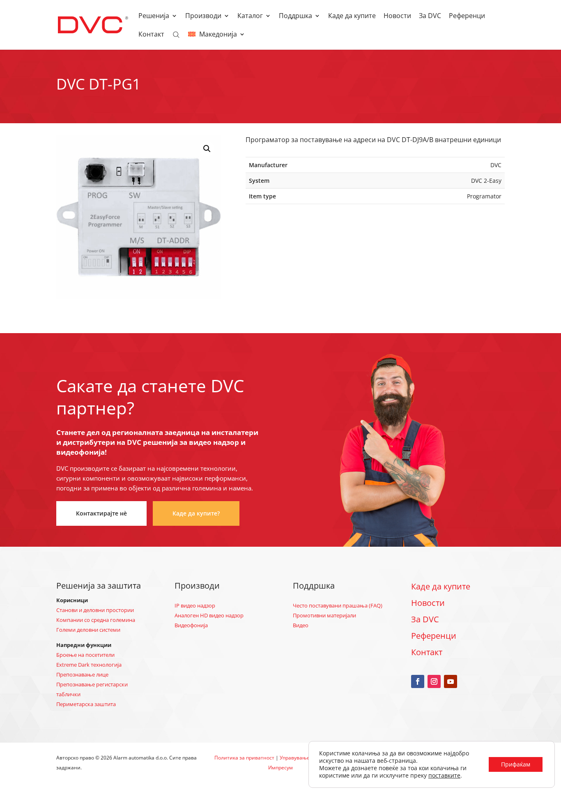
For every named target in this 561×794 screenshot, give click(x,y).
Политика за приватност (244, 757)
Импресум (280, 767)
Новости (397, 16)
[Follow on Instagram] (434, 681)
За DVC (430, 16)
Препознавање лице (82, 674)
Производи (203, 16)
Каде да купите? (196, 513)
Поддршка (295, 16)
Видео (300, 625)
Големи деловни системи (88, 629)
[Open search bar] (176, 34)
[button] (207, 148)
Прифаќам (515, 764)
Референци (467, 16)
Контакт (151, 35)
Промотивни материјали (324, 615)
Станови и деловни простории (95, 610)
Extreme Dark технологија (89, 664)
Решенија (153, 16)
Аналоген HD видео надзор (209, 615)
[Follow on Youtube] (450, 681)
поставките (444, 775)
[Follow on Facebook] (417, 681)
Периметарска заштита (86, 704)
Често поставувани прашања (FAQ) (337, 605)
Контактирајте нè (101, 513)
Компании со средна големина (95, 620)
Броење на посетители (85, 654)
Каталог (250, 16)
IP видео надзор (195, 605)
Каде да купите (352, 16)
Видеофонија (191, 625)
